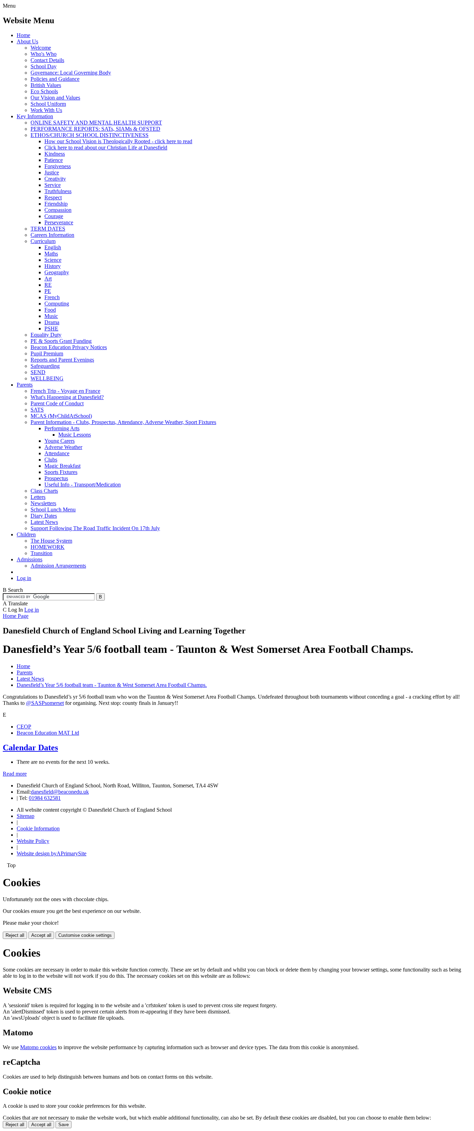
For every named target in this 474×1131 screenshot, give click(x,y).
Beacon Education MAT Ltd (48, 733)
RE (48, 285)
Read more (15, 774)
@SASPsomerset (45, 703)
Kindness (54, 154)
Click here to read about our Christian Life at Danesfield (105, 147)
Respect (53, 197)
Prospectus (56, 478)
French (52, 297)
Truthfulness (57, 191)
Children (26, 534)
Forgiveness (57, 166)
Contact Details (47, 60)
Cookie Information (38, 828)
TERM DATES (48, 229)
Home (23, 35)
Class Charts (44, 491)
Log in (24, 578)
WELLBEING (47, 378)
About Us (27, 41)
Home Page (15, 616)
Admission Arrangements (58, 566)
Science (52, 260)
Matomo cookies (38, 1047)
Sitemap (25, 816)
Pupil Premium (47, 353)
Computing (56, 304)
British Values (46, 85)
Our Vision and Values (55, 98)
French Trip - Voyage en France (65, 391)
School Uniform (48, 104)
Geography (56, 272)
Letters (38, 497)
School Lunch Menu (53, 509)
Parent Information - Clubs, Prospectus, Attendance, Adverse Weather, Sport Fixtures (123, 422)
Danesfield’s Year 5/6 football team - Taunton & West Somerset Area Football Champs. (112, 685)
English (52, 247)
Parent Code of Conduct (57, 403)
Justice (51, 172)
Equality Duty (46, 335)
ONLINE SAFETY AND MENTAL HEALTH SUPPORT (96, 123)
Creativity (55, 179)
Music (51, 316)
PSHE (51, 328)
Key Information (35, 116)
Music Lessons (74, 435)
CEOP (24, 726)
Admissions (29, 559)
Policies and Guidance (55, 79)
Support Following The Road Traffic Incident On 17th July (95, 528)
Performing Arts (61, 428)
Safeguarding (45, 366)
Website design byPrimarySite (51, 853)
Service (52, 185)
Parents (25, 385)
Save (63, 1124)
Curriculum (43, 241)
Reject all (15, 935)
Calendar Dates (30, 747)
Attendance (56, 453)
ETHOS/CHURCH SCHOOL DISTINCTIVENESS (90, 135)
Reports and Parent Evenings (62, 360)
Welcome (41, 48)
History (52, 266)
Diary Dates (44, 516)
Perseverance (58, 222)
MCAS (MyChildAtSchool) (61, 416)
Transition (41, 553)
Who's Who (44, 54)
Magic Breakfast (62, 466)
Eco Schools (44, 91)
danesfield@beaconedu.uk (60, 792)
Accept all (41, 935)
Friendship (56, 204)
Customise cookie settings (85, 935)
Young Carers (59, 441)
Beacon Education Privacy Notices (69, 347)
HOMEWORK (48, 547)
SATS (37, 410)
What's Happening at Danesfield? (67, 397)
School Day (44, 66)
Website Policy (33, 841)
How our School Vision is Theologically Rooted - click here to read (118, 141)
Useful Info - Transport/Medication (82, 484)
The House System (51, 541)
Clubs (50, 460)
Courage (53, 216)
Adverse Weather (63, 447)
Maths (51, 254)
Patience (53, 160)
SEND (38, 372)
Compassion (57, 210)
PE (47, 291)
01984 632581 (45, 798)
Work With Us (46, 110)
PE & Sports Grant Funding (61, 341)
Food (50, 310)
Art (48, 279)
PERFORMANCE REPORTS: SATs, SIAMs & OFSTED (95, 129)
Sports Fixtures (60, 472)
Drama (51, 322)
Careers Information (52, 235)
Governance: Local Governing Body (71, 73)
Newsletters (43, 503)
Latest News (44, 522)
